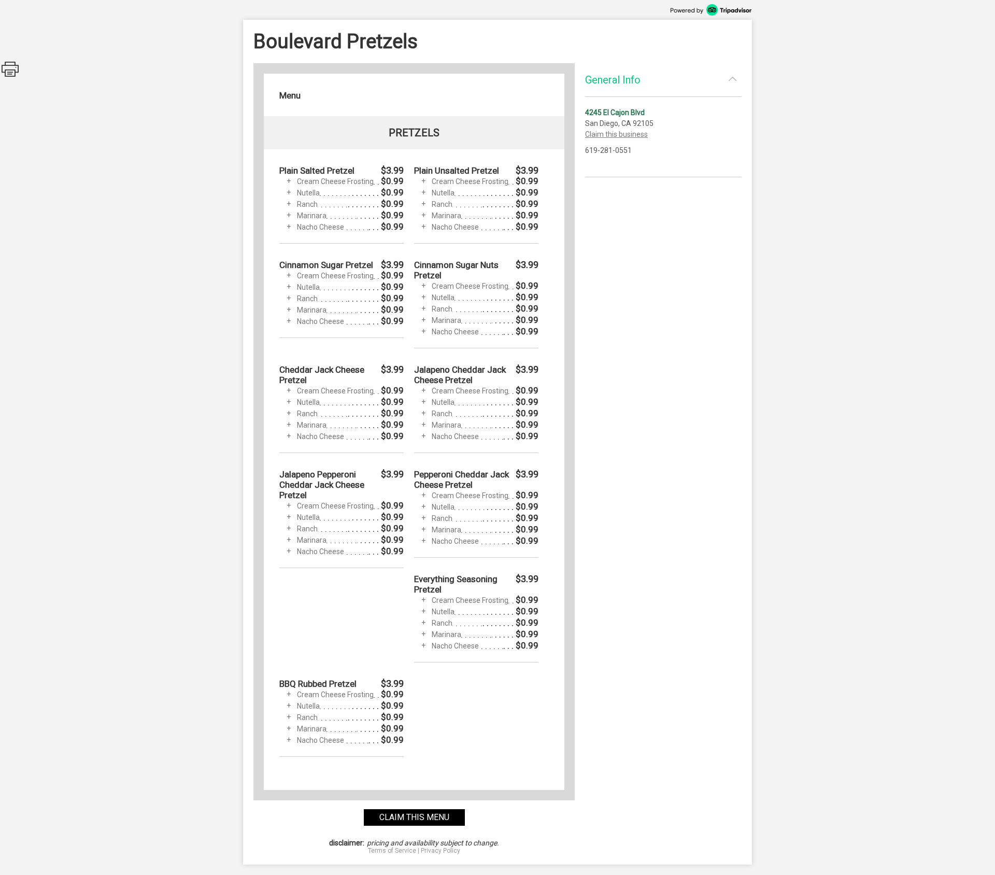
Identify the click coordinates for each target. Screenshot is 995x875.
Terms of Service (392, 850)
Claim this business (616, 134)
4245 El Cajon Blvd (615, 112)
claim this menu (414, 817)
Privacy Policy (440, 850)
